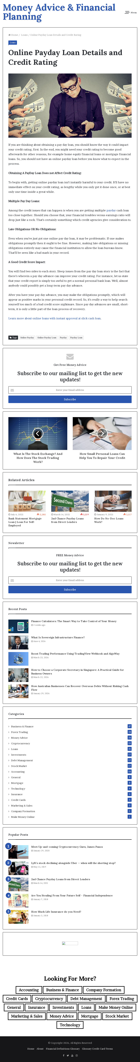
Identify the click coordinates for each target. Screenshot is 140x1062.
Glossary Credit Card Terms (97, 1048)
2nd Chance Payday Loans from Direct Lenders (67, 520)
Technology (18, 788)
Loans (24, 34)
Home (14, 34)
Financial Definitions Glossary (63, 1048)
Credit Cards (18, 799)
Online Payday (27, 337)
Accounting (18, 771)
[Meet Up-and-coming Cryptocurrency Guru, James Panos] (18, 852)
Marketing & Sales (21, 805)
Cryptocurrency (20, 743)
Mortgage (17, 782)
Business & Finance (22, 726)
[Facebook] (63, 1055)
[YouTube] (72, 1055)
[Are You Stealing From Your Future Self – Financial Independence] (18, 901)
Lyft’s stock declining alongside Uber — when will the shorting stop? (73, 863)
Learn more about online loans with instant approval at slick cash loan (54, 318)
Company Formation (23, 811)
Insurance (17, 794)
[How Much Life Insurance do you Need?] (18, 917)
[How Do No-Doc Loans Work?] (113, 501)
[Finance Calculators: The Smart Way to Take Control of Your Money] (18, 626)
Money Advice (19, 737)
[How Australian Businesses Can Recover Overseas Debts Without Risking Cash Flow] (18, 691)
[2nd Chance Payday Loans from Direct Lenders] (70, 501)
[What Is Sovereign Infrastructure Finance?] (18, 642)
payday (111, 210)
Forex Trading (19, 732)
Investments (18, 754)
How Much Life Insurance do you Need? (56, 911)
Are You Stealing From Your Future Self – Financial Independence (72, 895)
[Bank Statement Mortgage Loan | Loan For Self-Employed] (27, 501)
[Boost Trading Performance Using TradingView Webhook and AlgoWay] (18, 659)
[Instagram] (76, 1055)
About (40, 1048)
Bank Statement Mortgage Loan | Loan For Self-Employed (25, 522)
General (15, 777)
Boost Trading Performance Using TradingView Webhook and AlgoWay (75, 653)
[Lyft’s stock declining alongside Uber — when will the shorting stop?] (18, 868)
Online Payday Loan (46, 337)
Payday (63, 337)
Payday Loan (76, 337)
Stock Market (19, 766)
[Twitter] (68, 1055)
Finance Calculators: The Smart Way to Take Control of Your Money (73, 621)
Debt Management (22, 760)
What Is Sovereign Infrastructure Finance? (58, 637)
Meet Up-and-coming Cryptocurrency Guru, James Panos (67, 846)
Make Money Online (23, 816)
